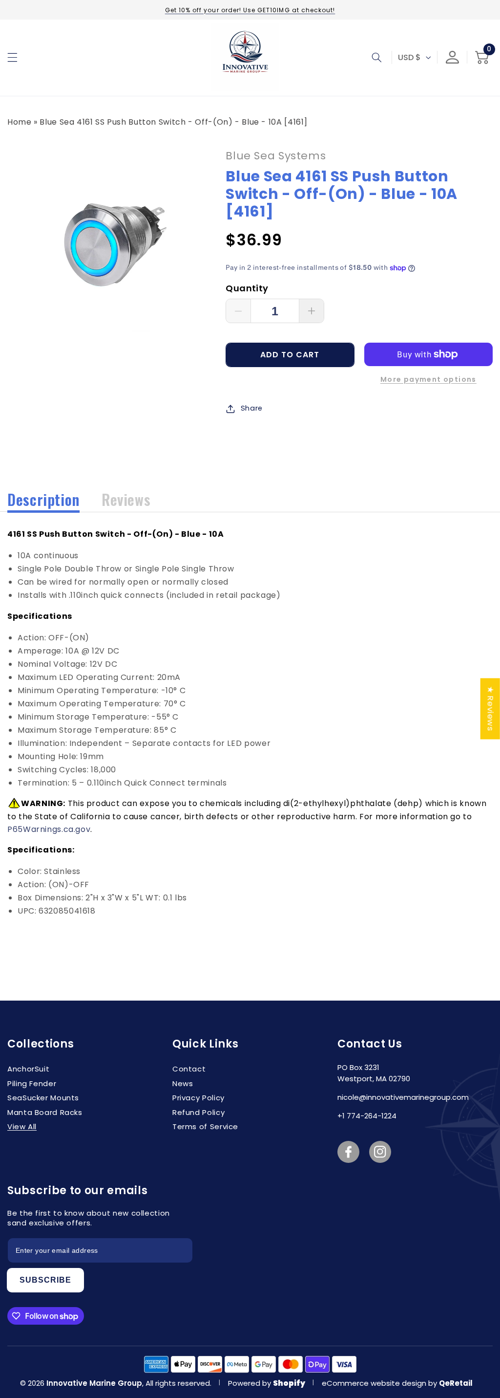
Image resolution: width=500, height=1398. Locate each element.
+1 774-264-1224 (366, 1116)
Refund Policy (198, 1112)
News (182, 1083)
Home (19, 122)
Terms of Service (205, 1126)
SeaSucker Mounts (43, 1097)
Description (43, 499)
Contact (189, 1069)
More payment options (428, 379)
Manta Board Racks (45, 1112)
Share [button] (252, 408)
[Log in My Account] (452, 57)
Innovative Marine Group (94, 1383)
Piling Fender (31, 1083)
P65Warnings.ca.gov (48, 829)
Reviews (126, 499)
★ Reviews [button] (491, 708)
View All (22, 1126)
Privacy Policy (198, 1097)
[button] (12, 57)
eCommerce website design (375, 1383)
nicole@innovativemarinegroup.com (403, 1097)
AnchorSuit (28, 1069)
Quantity (247, 288)
